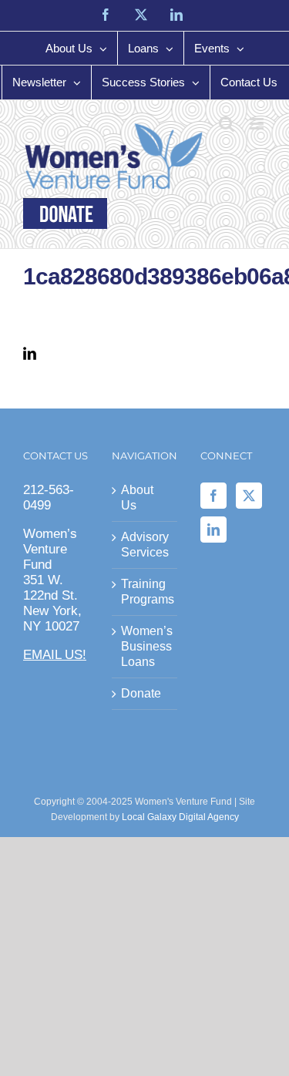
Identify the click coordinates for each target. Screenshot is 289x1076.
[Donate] (65, 213)
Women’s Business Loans (145, 646)
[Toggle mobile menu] (258, 124)
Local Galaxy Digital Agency (180, 817)
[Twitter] (249, 496)
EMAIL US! (54, 654)
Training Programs (145, 591)
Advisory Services (145, 544)
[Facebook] (213, 496)
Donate (141, 693)
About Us (137, 497)
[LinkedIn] (213, 529)
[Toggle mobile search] (226, 124)
